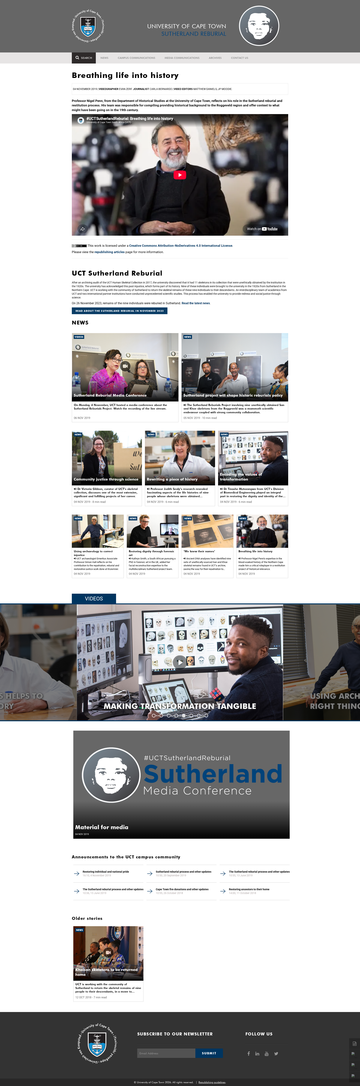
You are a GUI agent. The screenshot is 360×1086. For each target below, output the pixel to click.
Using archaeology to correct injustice (93, 553)
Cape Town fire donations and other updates (182, 889)
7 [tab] (199, 716)
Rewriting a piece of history (172, 479)
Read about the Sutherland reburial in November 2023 (120, 310)
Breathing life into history (255, 551)
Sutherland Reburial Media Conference (110, 395)
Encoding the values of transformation (241, 476)
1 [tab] (154, 716)
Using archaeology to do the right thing (171, 701)
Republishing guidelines (212, 1082)
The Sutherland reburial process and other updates (259, 871)
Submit (209, 1053)
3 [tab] (169, 716)
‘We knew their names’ (199, 551)
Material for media (101, 827)
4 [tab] (176, 716)
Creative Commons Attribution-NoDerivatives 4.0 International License (180, 245)
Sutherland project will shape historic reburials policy (233, 395)
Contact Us (239, 57)
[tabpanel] (180, 662)
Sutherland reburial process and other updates (183, 871)
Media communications (182, 57)
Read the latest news (196, 303)
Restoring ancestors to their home (249, 889)
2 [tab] (161, 716)
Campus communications (136, 57)
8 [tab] (206, 716)
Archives (215, 57)
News (104, 57)
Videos (79, 337)
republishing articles (109, 252)
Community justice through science (106, 479)
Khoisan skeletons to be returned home (106, 972)
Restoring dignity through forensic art (151, 553)
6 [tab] (191, 716)
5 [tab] (184, 716)
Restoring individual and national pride (106, 871)
